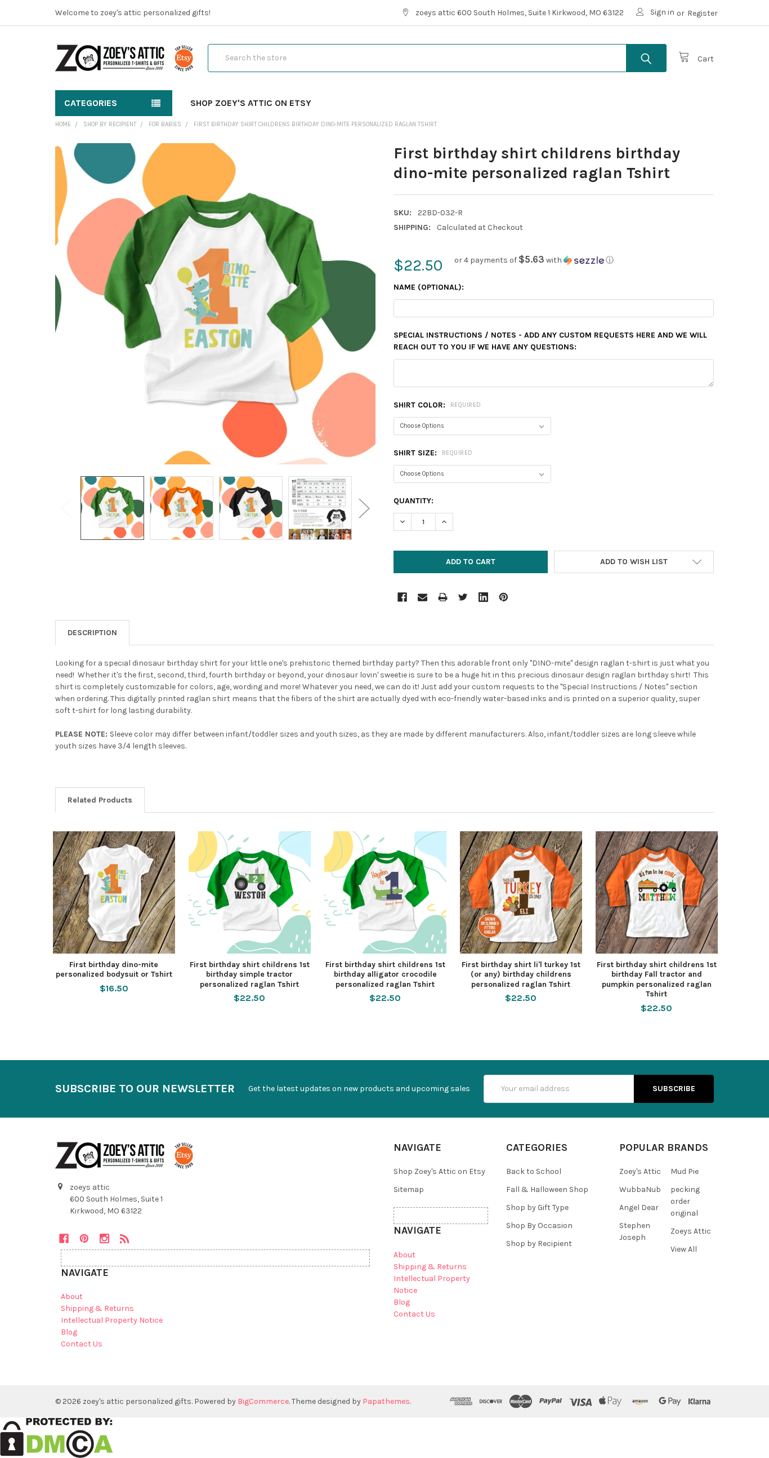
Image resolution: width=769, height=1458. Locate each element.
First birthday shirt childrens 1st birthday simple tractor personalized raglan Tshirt (250, 974)
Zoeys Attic (690, 1231)
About (72, 1296)
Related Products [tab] (100, 800)
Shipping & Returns (97, 1308)
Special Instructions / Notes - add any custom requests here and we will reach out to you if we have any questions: (550, 341)
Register (702, 13)
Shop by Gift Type (537, 1207)
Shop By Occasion (539, 1225)
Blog (69, 1332)
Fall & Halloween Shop (547, 1189)
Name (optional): (429, 287)
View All (683, 1249)
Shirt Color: (437, 405)
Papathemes (386, 1401)
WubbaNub (640, 1189)
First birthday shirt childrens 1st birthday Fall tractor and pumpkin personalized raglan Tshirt (657, 979)
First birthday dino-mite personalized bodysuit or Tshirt (114, 970)
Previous (66, 508)
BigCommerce (263, 1401)
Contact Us (81, 1344)
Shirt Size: (433, 453)
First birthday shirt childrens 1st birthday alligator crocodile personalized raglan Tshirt (385, 974)
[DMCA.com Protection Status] (56, 1437)
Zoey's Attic (640, 1171)
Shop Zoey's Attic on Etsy (250, 103)
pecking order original (685, 1201)
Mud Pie (684, 1171)
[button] (534, 260)
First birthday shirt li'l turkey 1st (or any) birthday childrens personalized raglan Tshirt (521, 974)
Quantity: (413, 501)
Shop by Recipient (539, 1243)
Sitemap (409, 1189)
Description (92, 632)
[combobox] (437, 58)
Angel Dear (639, 1207)
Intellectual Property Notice (112, 1320)
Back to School (533, 1171)
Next (364, 508)
